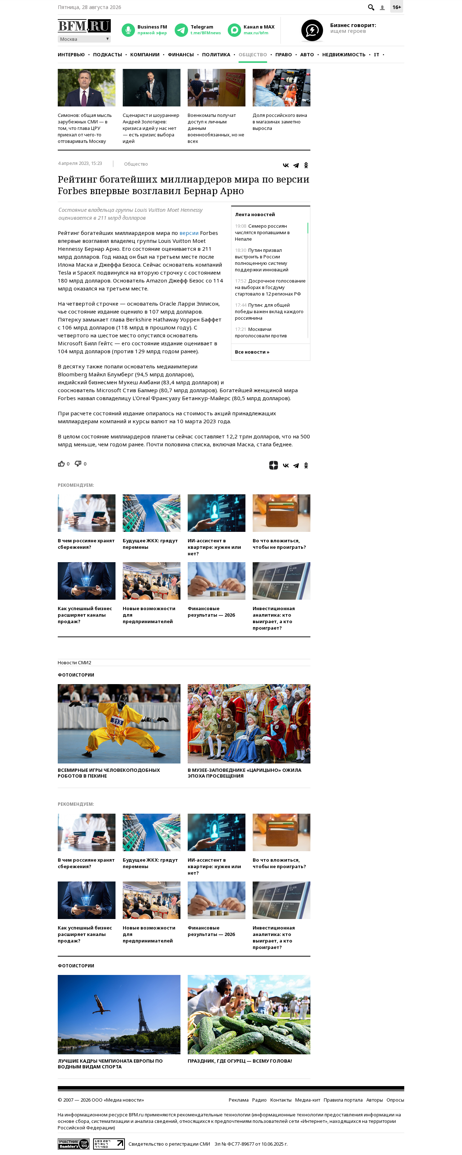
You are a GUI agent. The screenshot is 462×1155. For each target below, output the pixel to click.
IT (376, 54)
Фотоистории (76, 675)
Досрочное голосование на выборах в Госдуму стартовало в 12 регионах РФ (270, 287)
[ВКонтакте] (286, 165)
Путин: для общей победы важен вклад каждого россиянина (269, 311)
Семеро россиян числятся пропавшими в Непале (262, 232)
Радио (259, 1100)
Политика (216, 54)
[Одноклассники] (306, 165)
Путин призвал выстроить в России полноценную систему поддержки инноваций (261, 260)
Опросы (395, 1100)
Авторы (374, 1100)
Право (283, 54)
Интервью (71, 54)
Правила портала (343, 1100)
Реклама (239, 1100)
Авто (307, 54)
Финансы (181, 54)
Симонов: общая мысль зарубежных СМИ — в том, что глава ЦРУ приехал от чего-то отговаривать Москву (85, 128)
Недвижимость (344, 54)
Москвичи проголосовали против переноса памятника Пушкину (269, 335)
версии (189, 232)
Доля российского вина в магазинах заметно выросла (280, 121)
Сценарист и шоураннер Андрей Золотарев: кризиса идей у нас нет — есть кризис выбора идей (151, 128)
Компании (145, 54)
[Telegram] (296, 165)
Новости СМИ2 (74, 662)
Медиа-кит (307, 1100)
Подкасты (107, 54)
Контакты (281, 1100)
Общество (253, 54)
